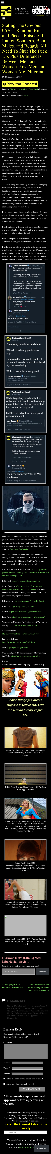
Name (6, 1062)
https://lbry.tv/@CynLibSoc (23, 606)
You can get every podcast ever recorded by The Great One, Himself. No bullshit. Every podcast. (25, 572)
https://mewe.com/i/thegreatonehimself (25, 611)
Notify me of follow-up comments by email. (24, 1078)
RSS (26, 95)
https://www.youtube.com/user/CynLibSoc (20, 633)
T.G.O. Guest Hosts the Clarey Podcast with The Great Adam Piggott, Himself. (25, 788)
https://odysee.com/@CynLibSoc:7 (29, 600)
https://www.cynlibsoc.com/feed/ (26, 580)
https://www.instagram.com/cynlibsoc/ (28, 616)
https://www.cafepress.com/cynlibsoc (26, 655)
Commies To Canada (19, 549)
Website (6, 1073)
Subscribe (42, 971)
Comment (8, 1042)
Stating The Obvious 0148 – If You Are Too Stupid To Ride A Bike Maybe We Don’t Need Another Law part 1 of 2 (25, 941)
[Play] (20, 86)
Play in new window (18, 89)
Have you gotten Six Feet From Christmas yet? (12, 986)
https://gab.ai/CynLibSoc (17, 647)
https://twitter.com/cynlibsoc (27, 625)
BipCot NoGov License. (31, 1147)
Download (33, 89)
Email (6, 1068)
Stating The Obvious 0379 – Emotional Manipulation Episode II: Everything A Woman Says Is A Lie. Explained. (25, 752)
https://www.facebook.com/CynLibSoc (19, 642)
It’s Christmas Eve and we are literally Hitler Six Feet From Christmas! (38, 987)
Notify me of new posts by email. (20, 1083)
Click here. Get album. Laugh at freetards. (29, 1119)
